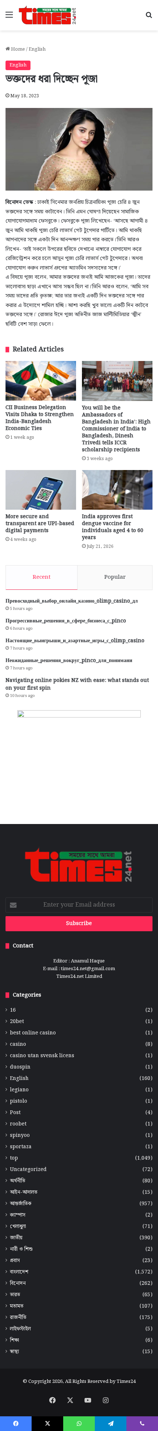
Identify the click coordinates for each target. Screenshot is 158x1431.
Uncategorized (28, 1170)
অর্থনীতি (17, 1181)
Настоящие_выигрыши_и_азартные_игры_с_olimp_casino (75, 641)
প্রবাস (15, 1261)
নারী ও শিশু (21, 1249)
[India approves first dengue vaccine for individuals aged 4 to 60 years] (117, 490)
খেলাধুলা (18, 1227)
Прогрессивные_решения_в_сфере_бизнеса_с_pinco (66, 621)
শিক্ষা (14, 1340)
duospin (20, 1067)
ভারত (15, 1295)
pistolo (18, 1101)
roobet (18, 1124)
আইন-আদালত (23, 1192)
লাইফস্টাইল (20, 1329)
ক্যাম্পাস (17, 1215)
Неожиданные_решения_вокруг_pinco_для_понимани (69, 661)
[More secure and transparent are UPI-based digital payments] (41, 490)
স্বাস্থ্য (14, 1352)
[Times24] (47, 15)
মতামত (17, 1306)
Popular (115, 577)
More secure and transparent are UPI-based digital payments (40, 524)
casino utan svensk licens (42, 1056)
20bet (17, 1022)
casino (18, 1044)
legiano (19, 1090)
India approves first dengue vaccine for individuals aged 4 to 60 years (112, 527)
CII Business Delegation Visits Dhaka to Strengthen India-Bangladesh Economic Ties (40, 418)
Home (17, 49)
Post (15, 1113)
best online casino (33, 1033)
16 (13, 1010)
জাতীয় (16, 1238)
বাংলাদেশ (19, 1272)
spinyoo (20, 1135)
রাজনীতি (18, 1318)
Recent (42, 577)
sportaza (21, 1147)
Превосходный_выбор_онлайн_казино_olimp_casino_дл (72, 601)
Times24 (126, 1381)
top (14, 1158)
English (37, 49)
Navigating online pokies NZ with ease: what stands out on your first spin (77, 684)
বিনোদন (18, 1283)
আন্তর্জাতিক (20, 1204)
